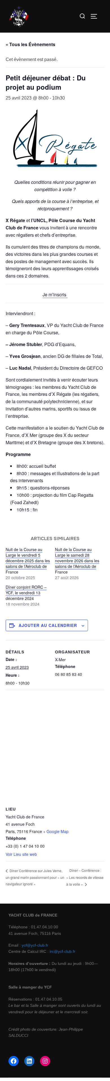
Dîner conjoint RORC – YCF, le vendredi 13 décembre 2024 (26, 592)
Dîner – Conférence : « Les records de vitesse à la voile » (85, 877)
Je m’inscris (55, 294)
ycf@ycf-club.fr (35, 945)
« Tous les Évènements (30, 44)
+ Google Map (56, 831)
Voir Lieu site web (21, 854)
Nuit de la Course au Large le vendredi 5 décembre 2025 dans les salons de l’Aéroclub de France (28, 561)
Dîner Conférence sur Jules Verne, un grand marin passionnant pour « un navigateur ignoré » (35, 877)
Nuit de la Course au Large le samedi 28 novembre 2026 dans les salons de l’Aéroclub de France (77, 561)
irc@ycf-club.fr (62, 951)
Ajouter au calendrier (48, 625)
